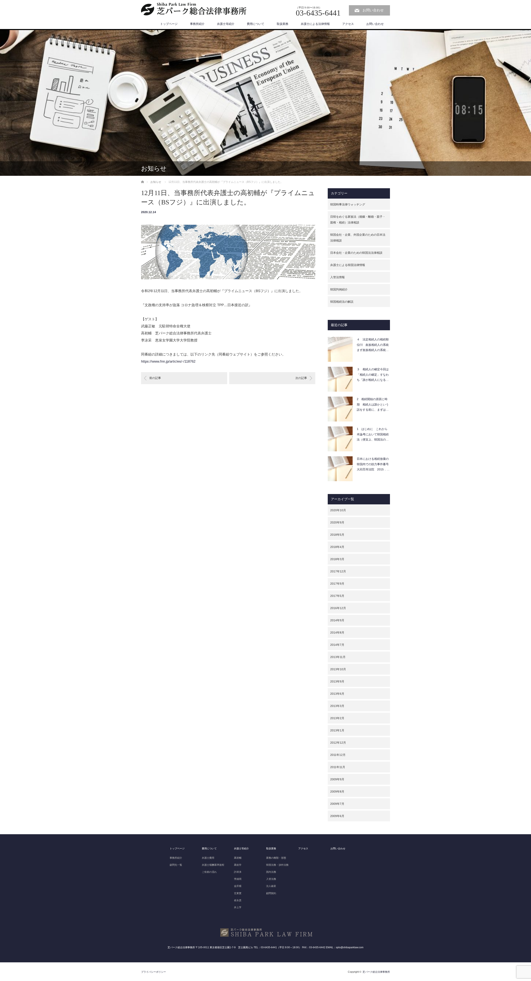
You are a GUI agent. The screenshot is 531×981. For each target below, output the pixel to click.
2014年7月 (337, 644)
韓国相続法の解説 (341, 301)
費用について (255, 23)
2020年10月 (338, 510)
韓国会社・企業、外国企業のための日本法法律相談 (357, 237)
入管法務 (271, 879)
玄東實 (237, 893)
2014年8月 (337, 632)
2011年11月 (337, 767)
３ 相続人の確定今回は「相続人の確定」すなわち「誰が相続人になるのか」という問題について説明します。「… (373, 376)
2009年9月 (337, 779)
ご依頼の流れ (209, 872)
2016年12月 (338, 608)
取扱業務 (282, 23)
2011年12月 (338, 754)
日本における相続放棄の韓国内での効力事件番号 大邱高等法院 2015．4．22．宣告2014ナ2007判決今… (373, 465)
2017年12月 (338, 571)
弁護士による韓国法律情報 (347, 265)
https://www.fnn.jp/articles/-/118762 (168, 361)
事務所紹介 (197, 23)
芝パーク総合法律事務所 (376, 971)
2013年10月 (338, 669)
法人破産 (271, 886)
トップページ (169, 23)
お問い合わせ (373, 10)
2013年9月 (337, 681)
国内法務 (271, 872)
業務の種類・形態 (276, 857)
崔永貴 (237, 900)
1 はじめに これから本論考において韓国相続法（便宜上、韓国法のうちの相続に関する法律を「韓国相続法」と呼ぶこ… (373, 435)
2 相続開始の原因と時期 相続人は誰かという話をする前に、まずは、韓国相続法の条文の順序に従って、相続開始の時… (373, 405)
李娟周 (237, 879)
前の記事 (155, 378)
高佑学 (237, 864)
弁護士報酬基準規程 (213, 864)
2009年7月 (337, 803)
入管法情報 (337, 277)
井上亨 (237, 907)
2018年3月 (337, 559)
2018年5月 (337, 534)
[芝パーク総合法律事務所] (193, 9)
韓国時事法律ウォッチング (347, 204)
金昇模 (237, 886)
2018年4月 (337, 547)
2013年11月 (338, 657)
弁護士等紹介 (225, 23)
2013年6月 (337, 693)
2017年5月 (337, 595)
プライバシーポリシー (153, 972)
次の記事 (301, 378)
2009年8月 (337, 791)
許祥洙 (237, 872)
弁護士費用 (208, 857)
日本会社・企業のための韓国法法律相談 (356, 252)
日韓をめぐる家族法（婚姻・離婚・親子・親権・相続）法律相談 (357, 219)
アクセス (348, 23)
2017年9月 (337, 583)
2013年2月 (337, 718)
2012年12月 (338, 742)
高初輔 (237, 857)
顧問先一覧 (176, 864)
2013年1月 (337, 730)
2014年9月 (337, 620)
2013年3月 (337, 706)
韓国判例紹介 (339, 289)
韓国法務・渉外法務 (277, 864)
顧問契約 (271, 893)
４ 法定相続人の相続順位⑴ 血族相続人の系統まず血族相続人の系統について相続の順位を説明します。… (373, 346)
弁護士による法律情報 (315, 23)
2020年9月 (337, 522)
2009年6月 (337, 816)
